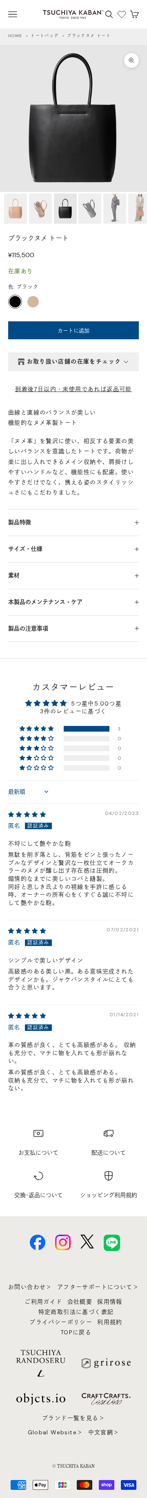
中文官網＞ (104, 1432)
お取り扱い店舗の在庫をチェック (74, 361)
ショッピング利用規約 (108, 1195)
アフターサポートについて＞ (98, 1287)
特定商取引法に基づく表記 (76, 1311)
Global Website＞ (55, 1432)
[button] (37, 729)
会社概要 (80, 1301)
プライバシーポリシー (60, 1322)
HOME (15, 35)
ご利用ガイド (43, 1301)
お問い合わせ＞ (30, 1287)
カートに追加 (73, 330)
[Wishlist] (122, 14)
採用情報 (109, 1301)
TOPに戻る (75, 1332)
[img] (27, 814)
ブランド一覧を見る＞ (73, 1418)
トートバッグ (44, 35)
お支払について (38, 1152)
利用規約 (109, 1322)
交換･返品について (38, 1195)
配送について (108, 1152)
